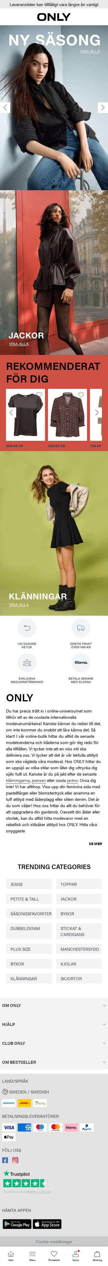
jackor (72, 780)
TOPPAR (69, 884)
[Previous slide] (5, 107)
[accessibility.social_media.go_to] (5, 1161)
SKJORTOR (71, 978)
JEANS (16, 884)
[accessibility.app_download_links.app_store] (47, 1229)
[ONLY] (54, 19)
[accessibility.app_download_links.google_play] (17, 1229)
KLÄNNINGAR (23, 978)
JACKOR (68, 899)
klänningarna (18, 780)
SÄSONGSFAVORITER (29, 914)
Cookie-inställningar (54, 1241)
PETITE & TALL (24, 899)
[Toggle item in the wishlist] (39, 395)
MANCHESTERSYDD (79, 949)
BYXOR (67, 914)
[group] (25, 419)
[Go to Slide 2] (54, 181)
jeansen (39, 780)
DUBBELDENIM (25, 928)
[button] (54, 4)
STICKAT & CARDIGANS (72, 931)
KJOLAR (68, 964)
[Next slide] (103, 107)
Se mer (95, 843)
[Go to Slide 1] (44, 181)
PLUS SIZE (20, 949)
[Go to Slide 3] (64, 181)
